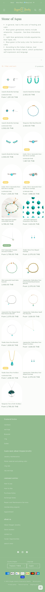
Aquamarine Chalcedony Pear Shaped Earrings (32, 373)
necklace (7, 425)
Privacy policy (12, 584)
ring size (7, 466)
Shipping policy (34, 584)
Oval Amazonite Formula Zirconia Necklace (9, 250)
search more (8, 543)
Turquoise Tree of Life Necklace (11, 404)
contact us (8, 534)
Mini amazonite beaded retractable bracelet (9, 220)
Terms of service (23, 584)
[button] (4, 10)
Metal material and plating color (15, 461)
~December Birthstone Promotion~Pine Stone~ (30, 220)
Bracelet (7, 434)
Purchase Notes (9, 493)
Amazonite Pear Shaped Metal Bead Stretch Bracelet (11, 312)
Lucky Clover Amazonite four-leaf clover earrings (32, 154)
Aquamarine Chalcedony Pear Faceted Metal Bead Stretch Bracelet (32, 281)
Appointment (9, 512)
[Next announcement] (41, 2)
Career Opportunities (11, 539)
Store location (9, 529)
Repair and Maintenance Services (16, 502)
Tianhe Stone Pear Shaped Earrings (31, 250)
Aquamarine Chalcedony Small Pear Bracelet (32, 312)
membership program (12, 507)
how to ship (8, 488)
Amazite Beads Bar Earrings (10, 92)
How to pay (8, 483)
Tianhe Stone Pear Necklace (10, 372)
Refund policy (37, 581)
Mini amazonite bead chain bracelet (10, 281)
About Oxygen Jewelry (12, 525)
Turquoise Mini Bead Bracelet (32, 123)
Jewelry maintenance (12, 456)
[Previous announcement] (4, 2)
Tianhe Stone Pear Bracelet (10, 342)
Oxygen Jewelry (14, 581)
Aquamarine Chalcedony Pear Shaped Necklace (32, 343)
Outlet (6, 443)
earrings (7, 429)
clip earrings (8, 470)
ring (5, 439)
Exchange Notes (10, 498)
